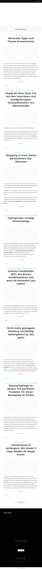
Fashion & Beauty (25, 35)
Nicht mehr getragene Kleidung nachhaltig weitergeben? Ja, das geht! (21, 332)
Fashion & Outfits (18, 90)
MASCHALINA (9, 140)
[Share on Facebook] (33, 85)
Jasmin (6, 85)
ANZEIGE (16, 35)
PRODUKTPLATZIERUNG (30, 90)
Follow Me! (21, 550)
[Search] (36, 1)
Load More (21, 502)
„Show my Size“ (9, 369)
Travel (27, 152)
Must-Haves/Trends (34, 215)
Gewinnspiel (24, 90)
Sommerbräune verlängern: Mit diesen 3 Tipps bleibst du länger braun (21, 449)
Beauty (20, 35)
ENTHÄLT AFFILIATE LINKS (9, 215)
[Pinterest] (24, 558)
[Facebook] (18, 558)
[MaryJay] (21, 14)
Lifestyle (23, 152)
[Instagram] (21, 558)
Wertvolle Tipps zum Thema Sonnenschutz (21, 40)
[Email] (37, 85)
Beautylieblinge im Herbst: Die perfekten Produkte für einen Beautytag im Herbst (21, 390)
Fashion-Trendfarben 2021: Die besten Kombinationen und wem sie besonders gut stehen (21, 277)
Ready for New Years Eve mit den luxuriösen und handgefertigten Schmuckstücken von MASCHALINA (21, 99)
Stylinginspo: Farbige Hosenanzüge (21, 219)
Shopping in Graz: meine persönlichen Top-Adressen (21, 158)
